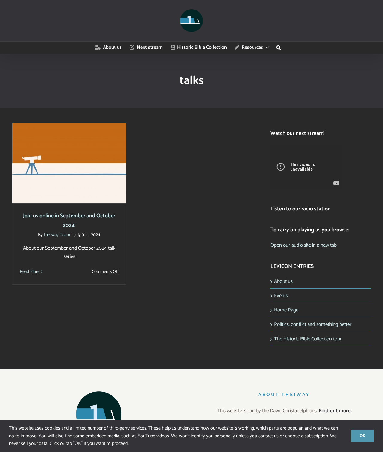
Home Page (286, 310)
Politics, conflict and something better (313, 324)
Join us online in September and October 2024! (69, 153)
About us (283, 281)
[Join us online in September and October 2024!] (69, 163)
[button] (278, 48)
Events (281, 295)
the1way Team (57, 235)
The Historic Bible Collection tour (308, 339)
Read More (29, 271)
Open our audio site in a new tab (303, 245)
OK (362, 436)
